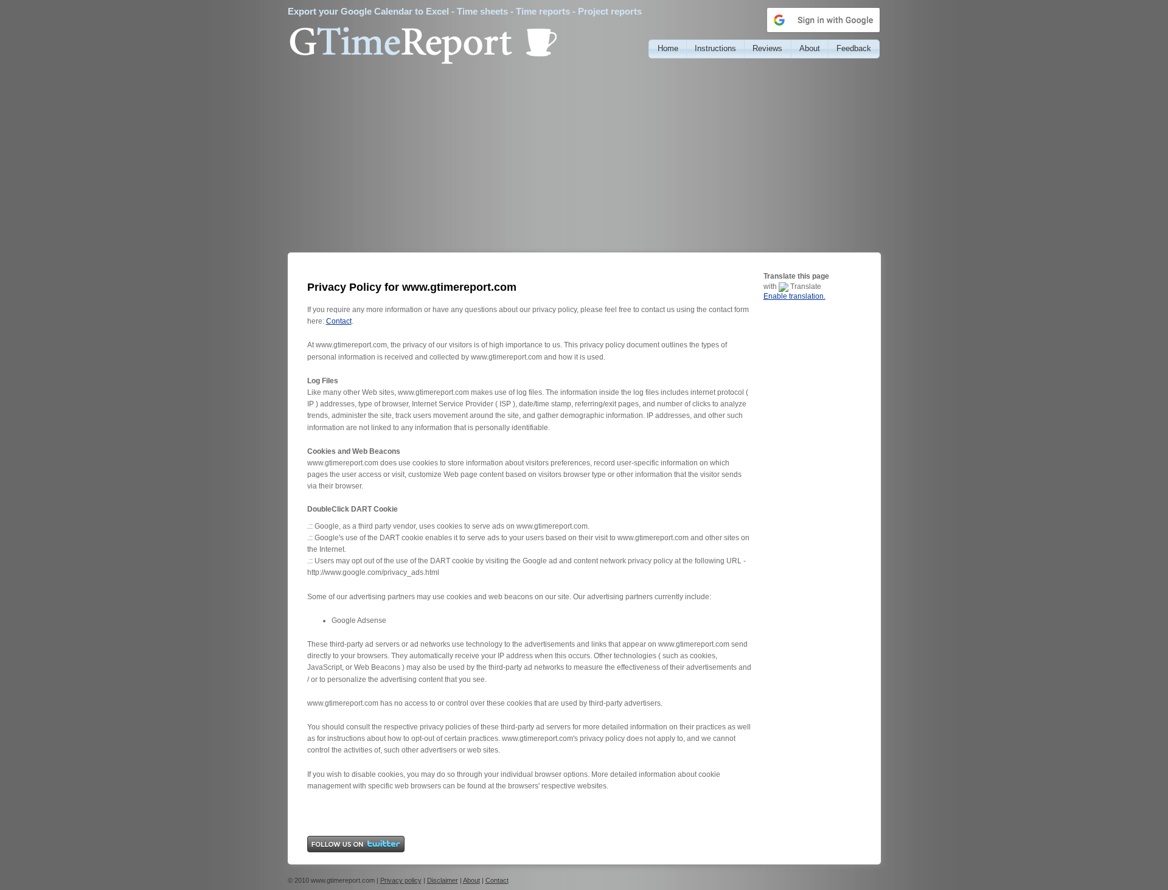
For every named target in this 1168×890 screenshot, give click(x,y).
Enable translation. (794, 296)
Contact (339, 321)
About (471, 880)
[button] (667, 49)
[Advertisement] (584, 161)
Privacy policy (401, 880)
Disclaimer (442, 880)
